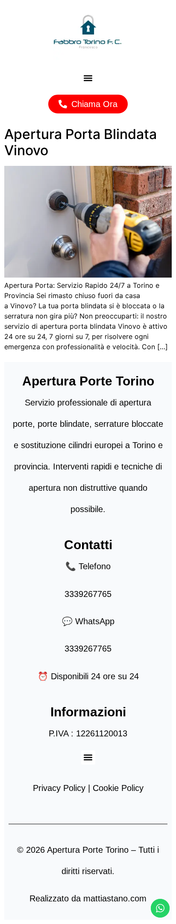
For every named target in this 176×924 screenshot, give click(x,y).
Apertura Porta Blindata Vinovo (80, 142)
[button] (88, 78)
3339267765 (88, 594)
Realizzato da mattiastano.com (88, 898)
